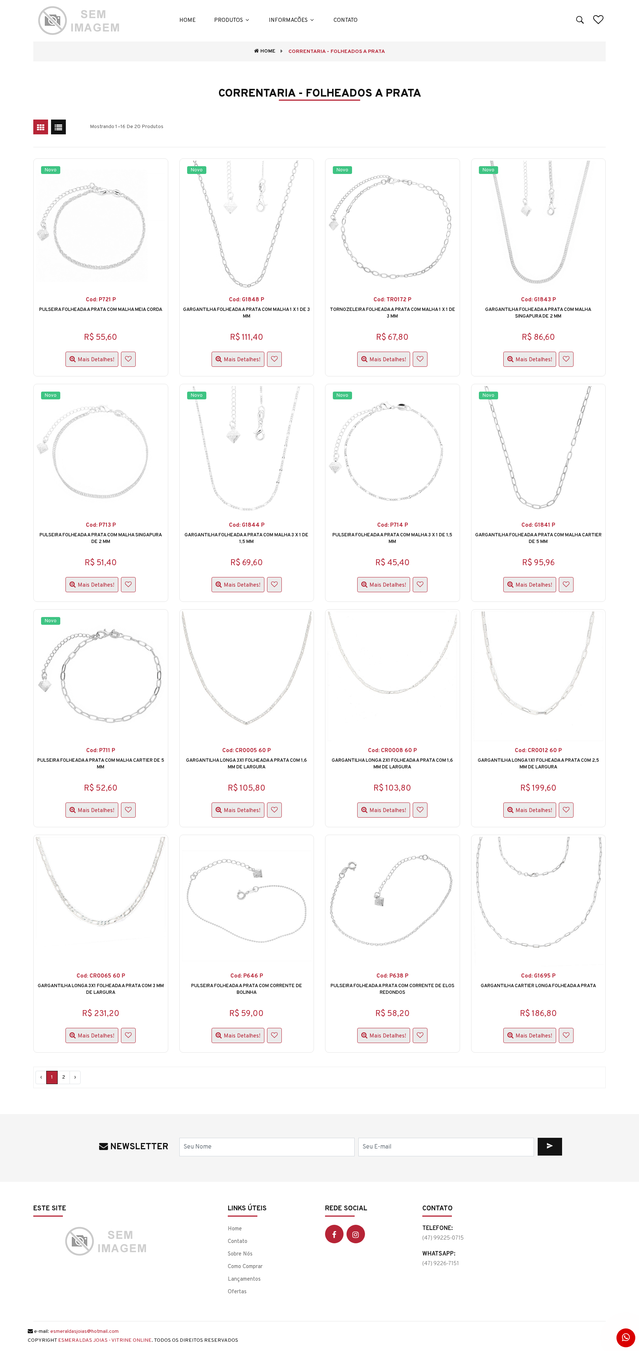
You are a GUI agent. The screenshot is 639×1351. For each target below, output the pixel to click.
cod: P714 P (392, 525)
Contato (346, 20)
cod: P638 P (392, 976)
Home (187, 20)
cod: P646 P (246, 976)
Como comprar (245, 1266)
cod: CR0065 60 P (101, 976)
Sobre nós (240, 1254)
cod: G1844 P (246, 525)
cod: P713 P (101, 525)
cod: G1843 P (538, 300)
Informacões (289, 20)
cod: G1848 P (246, 300)
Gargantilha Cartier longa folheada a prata (538, 986)
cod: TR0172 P (392, 300)
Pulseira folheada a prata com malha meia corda (100, 310)
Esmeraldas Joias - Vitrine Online (105, 1340)
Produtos (229, 20)
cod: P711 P (100, 750)
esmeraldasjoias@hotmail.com (84, 1331)
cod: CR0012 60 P (538, 750)
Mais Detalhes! (96, 359)
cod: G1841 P (538, 525)
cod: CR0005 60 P (246, 750)
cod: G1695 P (538, 976)
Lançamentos (244, 1279)
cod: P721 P (101, 300)
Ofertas (237, 1291)
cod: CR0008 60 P (392, 750)
